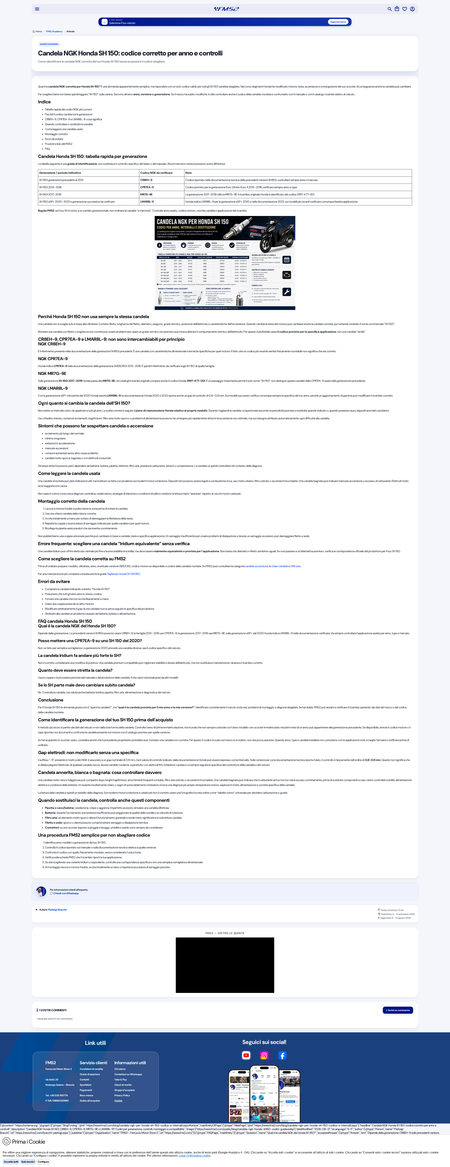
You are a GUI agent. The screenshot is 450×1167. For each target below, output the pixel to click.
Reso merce (86, 1095)
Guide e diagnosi (49, 44)
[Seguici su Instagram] (264, 1057)
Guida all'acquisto (90, 1100)
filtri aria (295, 566)
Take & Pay (120, 1079)
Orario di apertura (90, 1074)
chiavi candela (280, 566)
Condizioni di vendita (91, 1069)
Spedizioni (85, 1084)
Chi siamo (120, 1069)
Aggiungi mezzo (338, 21)
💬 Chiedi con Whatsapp (64, 893)
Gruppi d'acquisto (124, 1090)
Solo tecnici (28, 1161)
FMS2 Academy (54, 31)
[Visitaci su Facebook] (282, 1057)
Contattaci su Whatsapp (128, 1074)
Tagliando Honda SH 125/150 (123, 574)
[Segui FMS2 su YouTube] (246, 1057)
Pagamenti (86, 1090)
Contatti (84, 1079)
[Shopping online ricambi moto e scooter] (226, 9)
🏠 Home (37, 31)
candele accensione (256, 566)
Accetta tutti (11, 1161)
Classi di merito (123, 1084)
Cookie (118, 1100)
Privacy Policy (122, 1095)
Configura (43, 1161)
